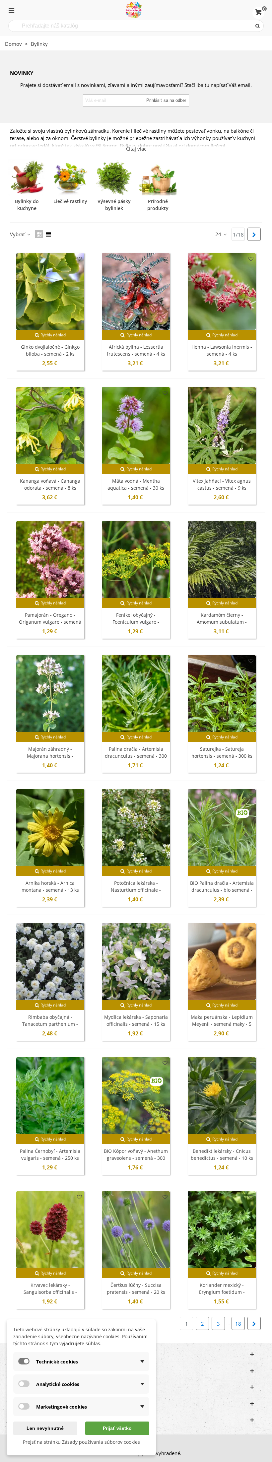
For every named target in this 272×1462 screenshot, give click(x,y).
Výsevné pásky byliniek (114, 204)
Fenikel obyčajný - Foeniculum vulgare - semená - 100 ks (135, 622)
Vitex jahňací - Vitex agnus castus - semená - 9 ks (222, 484)
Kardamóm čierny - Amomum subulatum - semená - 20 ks (222, 622)
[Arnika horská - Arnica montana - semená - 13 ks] (50, 827)
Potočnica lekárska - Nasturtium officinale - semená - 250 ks (136, 890)
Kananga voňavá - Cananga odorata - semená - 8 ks (50, 484)
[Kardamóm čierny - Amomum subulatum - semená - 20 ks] (222, 559)
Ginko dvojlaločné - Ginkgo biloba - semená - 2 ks (50, 350)
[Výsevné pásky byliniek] (114, 177)
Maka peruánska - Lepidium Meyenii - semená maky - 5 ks (222, 1024)
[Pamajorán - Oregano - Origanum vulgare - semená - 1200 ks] (50, 559)
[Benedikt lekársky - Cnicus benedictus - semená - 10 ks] (222, 1095)
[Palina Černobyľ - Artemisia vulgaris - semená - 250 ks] (50, 1095)
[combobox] (130, 26)
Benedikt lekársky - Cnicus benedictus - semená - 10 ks (222, 1154)
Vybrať (18, 234)
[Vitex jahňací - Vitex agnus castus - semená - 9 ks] (222, 425)
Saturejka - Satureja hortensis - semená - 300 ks (221, 752)
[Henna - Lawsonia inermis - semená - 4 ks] (222, 291)
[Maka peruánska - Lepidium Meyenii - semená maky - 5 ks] (222, 961)
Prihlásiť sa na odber (166, 100)
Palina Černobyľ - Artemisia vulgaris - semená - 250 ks (50, 1154)
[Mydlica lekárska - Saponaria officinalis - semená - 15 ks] (136, 961)
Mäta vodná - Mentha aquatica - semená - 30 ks (135, 484)
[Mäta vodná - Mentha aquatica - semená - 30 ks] (136, 425)
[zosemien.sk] (133, 10)
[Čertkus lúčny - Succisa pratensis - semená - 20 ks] (136, 1229)
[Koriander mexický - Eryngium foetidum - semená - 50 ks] (222, 1229)
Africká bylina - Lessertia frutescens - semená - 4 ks (136, 350)
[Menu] (11, 10)
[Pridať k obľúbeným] (79, 259)
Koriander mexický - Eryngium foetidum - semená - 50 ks (222, 1292)
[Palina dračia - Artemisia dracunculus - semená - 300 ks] (136, 693)
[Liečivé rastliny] (70, 177)
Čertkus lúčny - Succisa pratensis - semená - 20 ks (136, 1288)
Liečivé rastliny (70, 201)
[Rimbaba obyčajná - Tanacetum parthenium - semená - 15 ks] (50, 961)
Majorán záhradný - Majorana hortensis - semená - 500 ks (50, 756)
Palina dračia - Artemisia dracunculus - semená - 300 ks (136, 756)
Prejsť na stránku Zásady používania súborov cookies (81, 1442)
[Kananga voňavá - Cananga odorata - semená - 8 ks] (50, 425)
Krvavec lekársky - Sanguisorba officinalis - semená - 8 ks (50, 1292)
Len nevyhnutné (45, 1428)
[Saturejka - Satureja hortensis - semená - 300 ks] (222, 693)
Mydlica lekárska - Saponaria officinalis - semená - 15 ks (136, 1020)
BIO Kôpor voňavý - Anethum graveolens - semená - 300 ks (136, 1158)
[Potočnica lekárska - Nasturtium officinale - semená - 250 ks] (136, 827)
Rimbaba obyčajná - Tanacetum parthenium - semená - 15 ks (50, 1024)
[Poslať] (257, 26)
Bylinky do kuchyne (27, 204)
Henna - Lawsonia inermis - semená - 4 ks (221, 350)
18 (238, 1323)
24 (219, 234)
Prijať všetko (117, 1428)
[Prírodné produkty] (157, 177)
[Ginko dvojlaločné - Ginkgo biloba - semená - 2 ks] (50, 291)
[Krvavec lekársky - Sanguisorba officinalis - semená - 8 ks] (50, 1229)
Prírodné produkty (158, 204)
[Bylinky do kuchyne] (26, 177)
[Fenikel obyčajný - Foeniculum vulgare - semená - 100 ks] (136, 559)
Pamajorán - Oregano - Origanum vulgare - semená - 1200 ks (50, 622)
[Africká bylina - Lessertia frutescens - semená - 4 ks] (136, 291)
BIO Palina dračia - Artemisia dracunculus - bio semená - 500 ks (222, 890)
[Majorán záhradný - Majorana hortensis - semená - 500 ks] (50, 693)
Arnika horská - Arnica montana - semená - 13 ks (50, 886)
